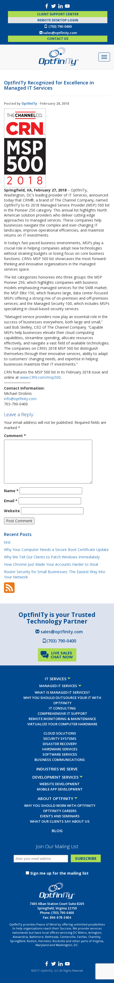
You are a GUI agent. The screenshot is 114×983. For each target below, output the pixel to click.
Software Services (59, 754)
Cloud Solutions (59, 733)
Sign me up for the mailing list (59, 873)
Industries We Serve (57, 768)
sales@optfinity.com (60, 32)
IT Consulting (62, 708)
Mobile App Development (60, 789)
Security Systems (59, 738)
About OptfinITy (55, 798)
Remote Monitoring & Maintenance (62, 718)
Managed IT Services (58, 685)
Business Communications (59, 759)
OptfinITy (29, 103)
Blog (57, 830)
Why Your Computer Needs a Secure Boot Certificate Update (56, 549)
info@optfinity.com (20, 398)
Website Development (60, 783)
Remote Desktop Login (57, 20)
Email (10, 500)
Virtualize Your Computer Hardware (62, 724)
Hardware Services (59, 749)
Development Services (55, 777)
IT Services (55, 678)
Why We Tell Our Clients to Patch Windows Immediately (52, 556)
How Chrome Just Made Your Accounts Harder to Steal (51, 564)
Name (11, 490)
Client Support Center (57, 14)
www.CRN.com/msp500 (40, 377)
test (7, 542)
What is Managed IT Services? (62, 692)
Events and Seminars (60, 816)
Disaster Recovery (60, 743)
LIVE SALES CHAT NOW (62, 654)
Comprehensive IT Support (62, 713)
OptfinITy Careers (60, 810)
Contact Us (57, 38)
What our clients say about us (60, 821)
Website (12, 510)
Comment (15, 435)
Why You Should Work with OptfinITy (59, 805)
